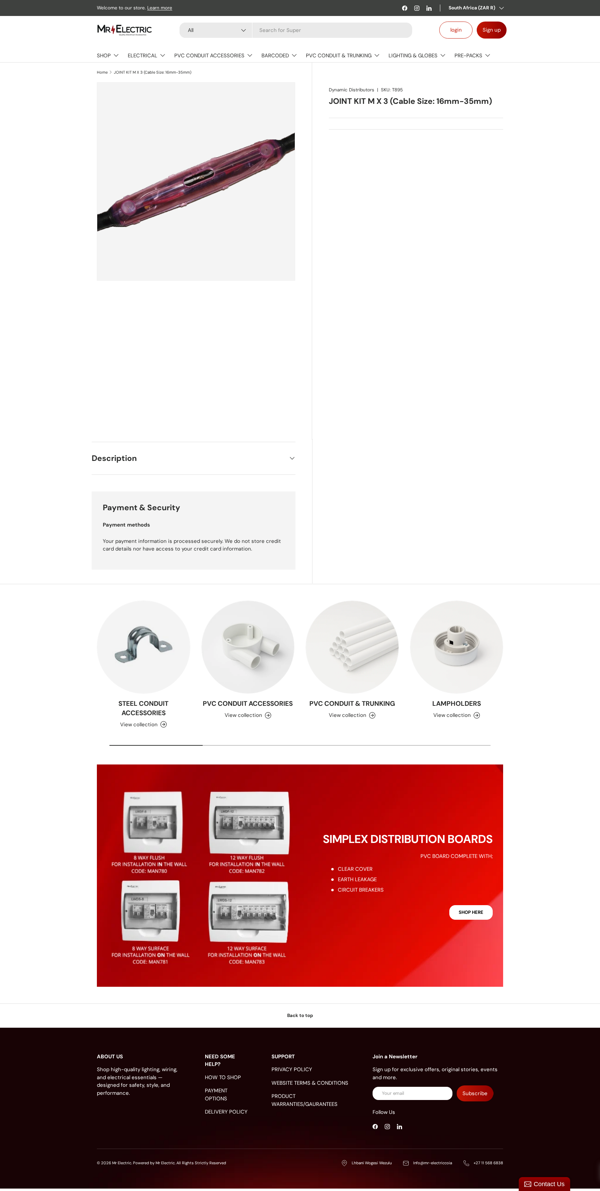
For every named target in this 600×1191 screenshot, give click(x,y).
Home (102, 72)
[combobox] (296, 30)
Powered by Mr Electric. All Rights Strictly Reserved (179, 1162)
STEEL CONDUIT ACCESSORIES (143, 708)
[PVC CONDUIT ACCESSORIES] (248, 647)
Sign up (492, 29)
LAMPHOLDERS (456, 703)
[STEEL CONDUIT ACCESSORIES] (143, 647)
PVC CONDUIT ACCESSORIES (209, 55)
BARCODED (275, 55)
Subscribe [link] (475, 1093)
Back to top (300, 1015)
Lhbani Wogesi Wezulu (372, 1162)
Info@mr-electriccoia (432, 1162)
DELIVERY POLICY (226, 1111)
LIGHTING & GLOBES (413, 55)
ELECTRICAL (142, 55)
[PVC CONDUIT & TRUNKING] (352, 647)
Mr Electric (121, 1162)
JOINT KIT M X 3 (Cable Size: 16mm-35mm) (152, 72)
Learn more (159, 8)
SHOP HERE (471, 912)
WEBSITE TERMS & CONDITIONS (310, 1083)
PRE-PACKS (468, 55)
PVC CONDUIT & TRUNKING (339, 55)
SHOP (104, 55)
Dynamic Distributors (351, 90)
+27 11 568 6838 (488, 1162)
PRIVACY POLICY (292, 1069)
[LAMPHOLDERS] (456, 647)
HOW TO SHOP (223, 1077)
